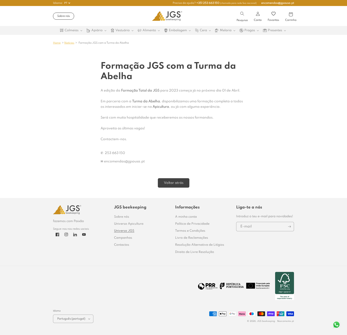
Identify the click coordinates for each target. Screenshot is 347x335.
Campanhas (123, 237)
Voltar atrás (173, 183)
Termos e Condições (190, 230)
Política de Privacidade (192, 223)
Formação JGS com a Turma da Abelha (104, 43)
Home (57, 43)
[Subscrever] (289, 226)
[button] (242, 13)
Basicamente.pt (285, 321)
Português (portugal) (71, 318)
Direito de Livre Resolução (194, 252)
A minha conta (186, 216)
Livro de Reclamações (191, 237)
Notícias (69, 43)
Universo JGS (124, 230)
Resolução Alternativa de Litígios (199, 244)
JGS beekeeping (266, 321)
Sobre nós (63, 16)
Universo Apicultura (128, 223)
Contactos (121, 244)
